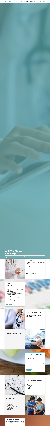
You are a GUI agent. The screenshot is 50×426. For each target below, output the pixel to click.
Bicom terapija (21, 1)
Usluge (38, 1)
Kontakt (43, 1)
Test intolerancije (26, 1)
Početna (16, 1)
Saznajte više (9, 304)
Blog (40, 1)
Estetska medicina (33, 1)
